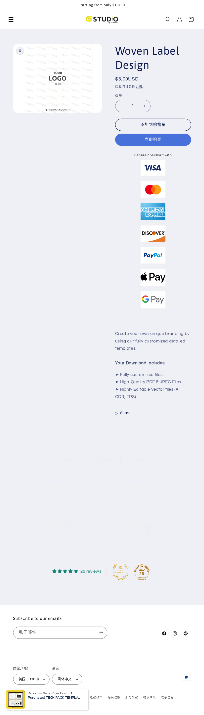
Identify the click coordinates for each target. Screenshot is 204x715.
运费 (139, 86)
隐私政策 (114, 697)
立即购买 (153, 140)
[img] (102, 467)
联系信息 (167, 697)
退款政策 (96, 697)
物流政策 (149, 697)
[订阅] (101, 633)
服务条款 (131, 697)
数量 (118, 96)
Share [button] (125, 413)
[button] (11, 19)
